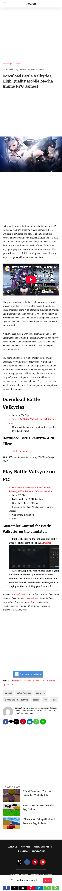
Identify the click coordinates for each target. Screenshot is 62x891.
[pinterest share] (23, 721)
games (36, 700)
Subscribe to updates (30, 674)
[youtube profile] (43, 862)
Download (25, 69)
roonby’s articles (20, 594)
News (41, 69)
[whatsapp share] (36, 721)
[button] (6, 888)
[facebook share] (6, 721)
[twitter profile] (19, 862)
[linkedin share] (30, 721)
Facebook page (32, 597)
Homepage (7, 63)
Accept (48, 880)
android (8, 693)
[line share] (43, 721)
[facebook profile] (27, 862)
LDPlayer (46, 542)
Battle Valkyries (24, 693)
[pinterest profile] (35, 862)
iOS (45, 700)
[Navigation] (3, 4)
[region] (31, 113)
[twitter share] (11, 721)
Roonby (31, 3)
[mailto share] (16, 721)
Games (17, 63)
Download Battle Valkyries (16, 700)
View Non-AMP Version (41, 874)
